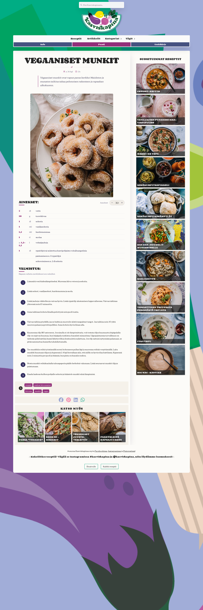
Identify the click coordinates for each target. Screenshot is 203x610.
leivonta (28, 391)
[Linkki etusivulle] (101, 21)
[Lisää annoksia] (122, 203)
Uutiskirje (160, 44)
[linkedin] (76, 399)
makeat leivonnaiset (42, 385)
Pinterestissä (129, 451)
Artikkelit (93, 38)
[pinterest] (68, 399)
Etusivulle (91, 466)
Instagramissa (114, 451)
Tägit (129, 38)
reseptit (28, 385)
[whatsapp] (83, 399)
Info (42, 44)
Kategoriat (112, 38)
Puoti (101, 44)
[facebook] (61, 399)
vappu (46, 391)
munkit (38, 391)
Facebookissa (101, 451)
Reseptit (76, 38)
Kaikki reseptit (109, 466)
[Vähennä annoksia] (112, 203)
